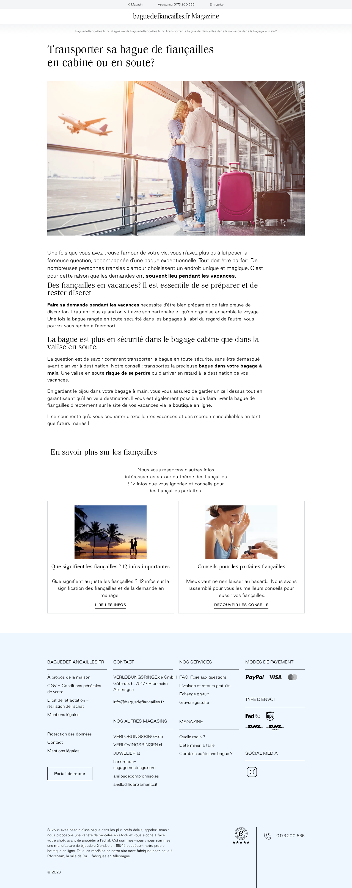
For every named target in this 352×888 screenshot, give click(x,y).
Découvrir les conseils (241, 605)
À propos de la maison (68, 677)
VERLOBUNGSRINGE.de (138, 736)
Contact (55, 742)
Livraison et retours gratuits (204, 685)
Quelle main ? (192, 736)
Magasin (136, 4)
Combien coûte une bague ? (206, 753)
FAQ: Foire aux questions (203, 677)
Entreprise (217, 4)
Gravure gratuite (194, 702)
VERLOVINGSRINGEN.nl (137, 744)
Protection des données (69, 734)
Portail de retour (70, 773)
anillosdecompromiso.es (136, 776)
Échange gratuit (194, 693)
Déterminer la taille (197, 745)
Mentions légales (63, 714)
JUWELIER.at (126, 753)
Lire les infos (110, 605)
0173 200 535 (290, 835)
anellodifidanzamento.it (135, 784)
